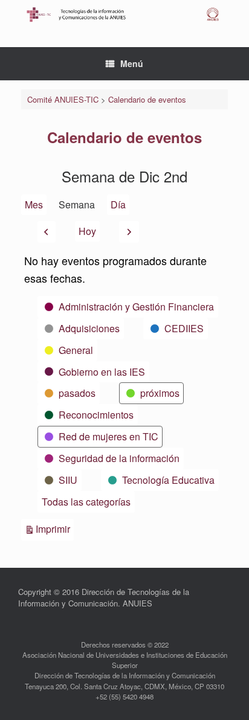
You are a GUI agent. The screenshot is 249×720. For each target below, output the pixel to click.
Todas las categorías (86, 502)
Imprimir (55, 528)
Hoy (87, 231)
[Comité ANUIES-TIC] (124, 14)
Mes (34, 204)
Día (118, 204)
